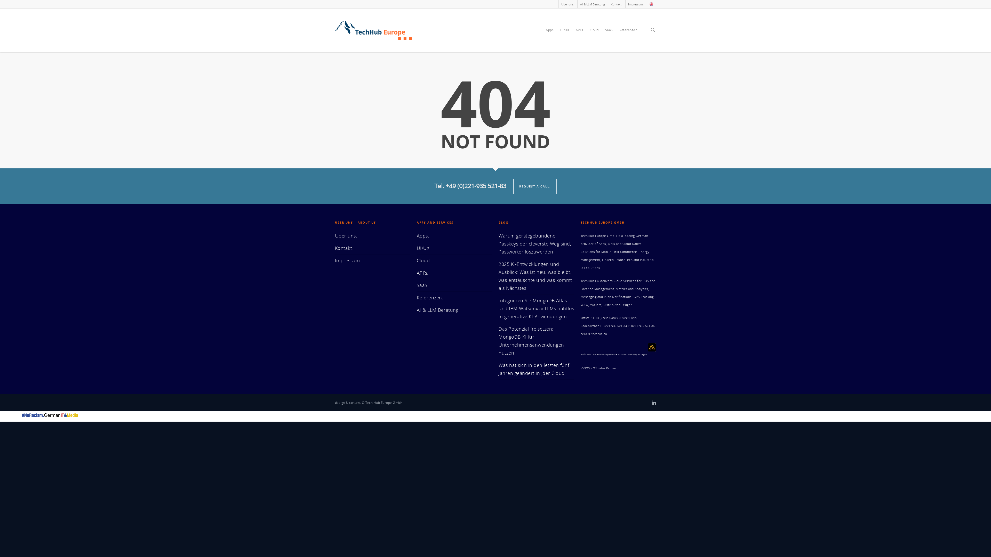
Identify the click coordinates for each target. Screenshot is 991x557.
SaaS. (609, 30)
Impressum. (636, 4)
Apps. (550, 30)
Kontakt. (616, 4)
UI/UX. (565, 30)
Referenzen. (628, 30)
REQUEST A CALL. (535, 186)
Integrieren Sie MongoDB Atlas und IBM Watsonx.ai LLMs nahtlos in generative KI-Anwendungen (536, 308)
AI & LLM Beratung (592, 4)
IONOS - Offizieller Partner (599, 368)
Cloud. (595, 30)
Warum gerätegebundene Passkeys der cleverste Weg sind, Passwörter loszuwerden (535, 244)
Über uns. (567, 4)
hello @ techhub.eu (594, 334)
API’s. (580, 30)
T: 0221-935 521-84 (613, 326)
